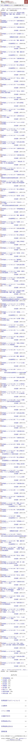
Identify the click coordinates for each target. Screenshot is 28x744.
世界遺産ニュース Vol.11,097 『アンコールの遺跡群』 (12, 363)
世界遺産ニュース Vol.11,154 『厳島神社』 (11, 97)
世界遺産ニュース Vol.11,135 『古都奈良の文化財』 (12, 175)
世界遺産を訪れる (7, 726)
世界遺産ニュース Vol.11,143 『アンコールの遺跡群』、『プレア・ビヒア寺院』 (12, 129)
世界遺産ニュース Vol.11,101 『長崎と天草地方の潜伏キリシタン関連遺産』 (12, 343)
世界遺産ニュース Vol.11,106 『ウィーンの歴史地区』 (12, 330)
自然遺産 (12, 178)
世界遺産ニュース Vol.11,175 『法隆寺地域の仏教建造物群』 (12, 21)
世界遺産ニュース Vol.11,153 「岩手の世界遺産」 (12, 103)
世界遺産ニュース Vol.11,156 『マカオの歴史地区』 (12, 85)
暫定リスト (15, 43)
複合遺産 (16, 178)
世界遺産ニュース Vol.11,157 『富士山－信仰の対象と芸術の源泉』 (12, 78)
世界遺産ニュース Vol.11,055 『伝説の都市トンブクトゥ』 (12, 528)
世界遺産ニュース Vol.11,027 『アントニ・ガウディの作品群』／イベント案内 (12, 637)
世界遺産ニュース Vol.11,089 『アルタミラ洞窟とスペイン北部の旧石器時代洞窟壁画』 (12, 400)
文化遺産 (16, 17)
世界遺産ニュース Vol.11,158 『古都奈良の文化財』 (12, 72)
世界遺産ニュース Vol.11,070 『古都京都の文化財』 (12, 484)
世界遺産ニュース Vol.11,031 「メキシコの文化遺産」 (12, 624)
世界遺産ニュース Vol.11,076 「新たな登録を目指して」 (12, 457)
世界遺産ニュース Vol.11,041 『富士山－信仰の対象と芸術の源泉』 (12, 575)
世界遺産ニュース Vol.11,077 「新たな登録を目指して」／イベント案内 (12, 451)
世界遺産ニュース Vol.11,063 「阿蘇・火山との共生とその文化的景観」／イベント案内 (12, 503)
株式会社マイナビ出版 (15, 739)
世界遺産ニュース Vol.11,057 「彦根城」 (11, 516)
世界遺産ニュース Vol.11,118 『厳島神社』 (11, 259)
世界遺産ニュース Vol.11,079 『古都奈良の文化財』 (12, 438)
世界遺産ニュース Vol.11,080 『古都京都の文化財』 (12, 431)
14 (15, 8)
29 (23, 8)
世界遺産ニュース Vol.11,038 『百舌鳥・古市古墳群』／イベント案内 (12, 596)
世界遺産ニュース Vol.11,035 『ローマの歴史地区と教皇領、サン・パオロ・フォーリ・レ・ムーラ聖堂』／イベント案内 (12, 610)
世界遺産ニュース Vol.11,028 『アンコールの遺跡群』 (12, 630)
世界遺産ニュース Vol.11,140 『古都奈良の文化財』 (12, 149)
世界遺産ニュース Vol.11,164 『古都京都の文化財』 (12, 59)
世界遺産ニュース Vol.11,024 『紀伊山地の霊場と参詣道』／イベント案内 (12, 657)
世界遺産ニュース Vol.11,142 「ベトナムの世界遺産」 (12, 136)
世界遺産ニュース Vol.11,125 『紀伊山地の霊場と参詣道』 (12, 229)
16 (17, 8)
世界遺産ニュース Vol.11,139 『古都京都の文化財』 (12, 155)
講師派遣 (4, 731)
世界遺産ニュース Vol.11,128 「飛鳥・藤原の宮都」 (12, 215)
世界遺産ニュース (8, 5)
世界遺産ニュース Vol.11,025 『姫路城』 (11, 651)
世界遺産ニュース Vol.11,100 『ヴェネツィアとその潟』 (12, 350)
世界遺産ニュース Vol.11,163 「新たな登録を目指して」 (12, 65)
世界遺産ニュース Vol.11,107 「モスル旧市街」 (12, 325)
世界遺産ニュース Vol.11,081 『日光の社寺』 (12, 426)
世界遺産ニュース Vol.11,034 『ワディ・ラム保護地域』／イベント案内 (12, 617)
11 (10, 8)
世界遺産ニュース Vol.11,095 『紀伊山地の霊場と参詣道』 (12, 378)
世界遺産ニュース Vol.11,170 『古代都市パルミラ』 (12, 34)
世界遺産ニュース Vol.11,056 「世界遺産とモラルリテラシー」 (12, 521)
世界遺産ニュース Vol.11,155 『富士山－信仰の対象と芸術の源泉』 (12, 91)
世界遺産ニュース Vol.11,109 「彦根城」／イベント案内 (12, 312)
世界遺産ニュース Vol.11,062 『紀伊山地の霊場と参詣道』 (12, 510)
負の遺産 (16, 300)
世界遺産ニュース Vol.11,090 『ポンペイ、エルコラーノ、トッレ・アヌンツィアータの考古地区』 (12, 393)
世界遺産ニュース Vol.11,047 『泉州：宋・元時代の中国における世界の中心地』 (12, 562)
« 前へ (3, 8)
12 (12, 8)
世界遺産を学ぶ (6, 721)
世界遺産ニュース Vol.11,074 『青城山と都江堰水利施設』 (12, 464)
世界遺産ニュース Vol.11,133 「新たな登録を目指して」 (12, 189)
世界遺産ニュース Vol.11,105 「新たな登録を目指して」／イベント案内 (12, 337)
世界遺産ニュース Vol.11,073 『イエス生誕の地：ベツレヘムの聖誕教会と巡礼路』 (12, 471)
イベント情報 (5, 711)
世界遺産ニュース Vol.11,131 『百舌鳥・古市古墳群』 (12, 196)
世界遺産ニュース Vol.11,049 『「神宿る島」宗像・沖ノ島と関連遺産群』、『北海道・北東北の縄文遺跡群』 (12, 549)
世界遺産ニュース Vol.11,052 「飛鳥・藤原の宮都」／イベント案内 (12, 541)
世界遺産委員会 (5, 299)
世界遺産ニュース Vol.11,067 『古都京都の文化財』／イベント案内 (12, 497)
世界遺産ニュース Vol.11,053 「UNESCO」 (11, 534)
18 (20, 8)
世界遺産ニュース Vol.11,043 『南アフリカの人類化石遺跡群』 (12, 569)
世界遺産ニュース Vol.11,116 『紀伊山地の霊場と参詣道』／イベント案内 (12, 278)
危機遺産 (12, 37)
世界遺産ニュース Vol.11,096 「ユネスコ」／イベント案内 (12, 370)
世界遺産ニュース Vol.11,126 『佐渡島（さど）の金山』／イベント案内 (12, 222)
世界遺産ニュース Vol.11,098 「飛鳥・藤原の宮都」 (12, 356)
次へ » (25, 8)
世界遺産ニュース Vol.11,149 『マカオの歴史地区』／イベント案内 (12, 110)
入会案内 (4, 706)
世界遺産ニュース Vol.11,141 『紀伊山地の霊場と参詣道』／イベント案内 (12, 142)
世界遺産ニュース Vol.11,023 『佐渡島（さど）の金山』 (12, 663)
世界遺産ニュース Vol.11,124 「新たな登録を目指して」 (12, 235)
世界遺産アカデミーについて (10, 700)
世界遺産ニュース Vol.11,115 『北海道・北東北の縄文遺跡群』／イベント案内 (12, 271)
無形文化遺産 (15, 205)
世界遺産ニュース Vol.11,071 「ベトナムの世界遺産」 (12, 477)
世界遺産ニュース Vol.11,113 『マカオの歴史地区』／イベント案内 (12, 284)
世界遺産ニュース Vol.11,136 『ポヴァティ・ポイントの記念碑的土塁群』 (12, 168)
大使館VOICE (5, 716)
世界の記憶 (4, 205)
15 (16, 8)
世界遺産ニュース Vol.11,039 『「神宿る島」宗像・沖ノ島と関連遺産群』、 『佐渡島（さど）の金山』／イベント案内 (13, 589)
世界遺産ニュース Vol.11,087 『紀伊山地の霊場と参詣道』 (12, 413)
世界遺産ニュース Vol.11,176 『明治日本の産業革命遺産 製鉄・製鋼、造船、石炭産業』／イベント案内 (13, 14)
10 (9, 8)
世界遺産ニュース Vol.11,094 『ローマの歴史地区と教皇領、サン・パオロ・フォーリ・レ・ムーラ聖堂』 (12, 385)
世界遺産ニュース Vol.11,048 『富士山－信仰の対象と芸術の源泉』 (12, 556)
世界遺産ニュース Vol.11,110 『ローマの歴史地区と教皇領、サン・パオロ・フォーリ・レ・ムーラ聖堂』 (12, 305)
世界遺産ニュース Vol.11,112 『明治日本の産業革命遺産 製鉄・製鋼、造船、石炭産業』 (12, 291)
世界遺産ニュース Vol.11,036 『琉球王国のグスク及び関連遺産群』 (12, 603)
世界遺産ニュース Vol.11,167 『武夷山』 (11, 47)
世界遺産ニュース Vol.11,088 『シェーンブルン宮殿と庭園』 (12, 407)
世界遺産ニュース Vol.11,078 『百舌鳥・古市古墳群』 (12, 444)
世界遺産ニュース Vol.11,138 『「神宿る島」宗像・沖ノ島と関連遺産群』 (12, 162)
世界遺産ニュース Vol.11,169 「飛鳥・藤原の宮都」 (12, 41)
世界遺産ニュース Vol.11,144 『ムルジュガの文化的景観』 (12, 123)
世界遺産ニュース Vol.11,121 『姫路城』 (11, 248)
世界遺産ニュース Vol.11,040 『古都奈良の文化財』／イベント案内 (12, 582)
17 (19, 8)
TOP (2, 5)
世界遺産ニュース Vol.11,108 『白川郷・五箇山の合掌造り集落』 (12, 319)
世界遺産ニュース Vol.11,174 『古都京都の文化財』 (12, 27)
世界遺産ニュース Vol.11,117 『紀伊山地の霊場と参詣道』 (12, 265)
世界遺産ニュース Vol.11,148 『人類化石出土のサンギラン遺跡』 (12, 116)
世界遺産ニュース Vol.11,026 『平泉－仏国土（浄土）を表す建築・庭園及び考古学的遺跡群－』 (12, 645)
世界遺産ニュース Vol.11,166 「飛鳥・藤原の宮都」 (12, 52)
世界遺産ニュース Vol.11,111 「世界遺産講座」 (12, 297)
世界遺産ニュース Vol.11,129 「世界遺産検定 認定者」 (13, 209)
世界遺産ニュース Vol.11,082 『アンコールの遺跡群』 (12, 420)
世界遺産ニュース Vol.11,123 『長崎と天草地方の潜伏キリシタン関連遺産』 (12, 242)
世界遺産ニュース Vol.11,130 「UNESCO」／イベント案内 (12, 202)
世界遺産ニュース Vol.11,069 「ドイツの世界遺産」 (12, 490)
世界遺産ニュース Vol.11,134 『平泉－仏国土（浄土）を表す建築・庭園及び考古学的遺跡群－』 (12, 182)
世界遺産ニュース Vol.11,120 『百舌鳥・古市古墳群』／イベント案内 (12, 253)
